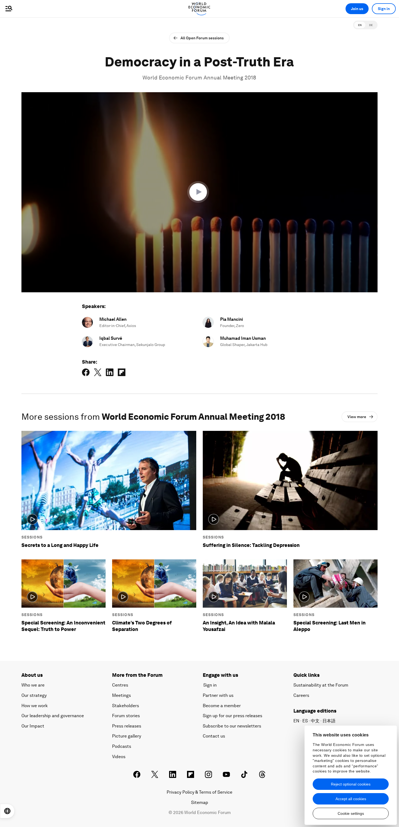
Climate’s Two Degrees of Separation (142, 626)
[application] (199, 192)
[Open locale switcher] (7, 811)
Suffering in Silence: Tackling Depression (251, 545)
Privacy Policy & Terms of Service (199, 792)
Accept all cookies (350, 799)
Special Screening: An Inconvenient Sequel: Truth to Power (63, 626)
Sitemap (199, 802)
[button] (199, 192)
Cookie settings (351, 813)
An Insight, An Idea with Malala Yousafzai (239, 626)
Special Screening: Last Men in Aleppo (329, 626)
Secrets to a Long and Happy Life (60, 545)
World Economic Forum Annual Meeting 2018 (199, 77)
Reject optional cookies (350, 784)
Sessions (32, 537)
